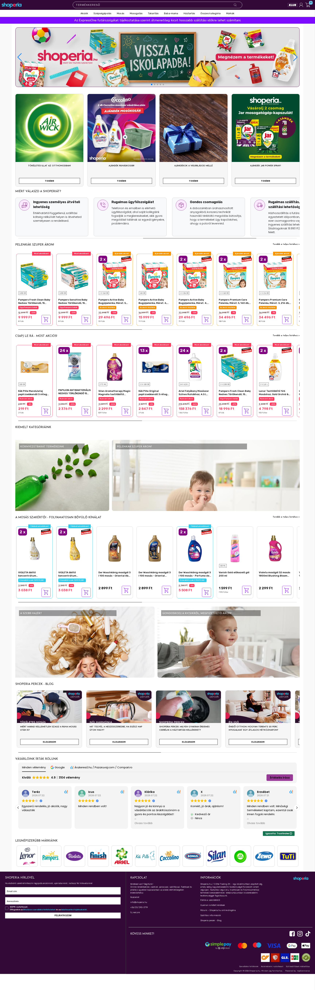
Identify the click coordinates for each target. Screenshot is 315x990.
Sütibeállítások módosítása (298, 966)
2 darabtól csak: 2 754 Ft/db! (192, 580)
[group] (49, 720)
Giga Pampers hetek (28, 307)
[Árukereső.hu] (305, 957)
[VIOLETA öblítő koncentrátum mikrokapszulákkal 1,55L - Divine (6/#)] (34, 548)
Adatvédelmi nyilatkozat (272, 966)
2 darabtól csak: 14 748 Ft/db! (113, 307)
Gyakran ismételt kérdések (212, 905)
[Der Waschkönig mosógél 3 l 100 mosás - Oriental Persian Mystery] (155, 548)
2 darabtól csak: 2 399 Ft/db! (273, 399)
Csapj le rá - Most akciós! (36, 336)
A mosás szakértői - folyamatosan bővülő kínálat (58, 517)
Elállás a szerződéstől (210, 900)
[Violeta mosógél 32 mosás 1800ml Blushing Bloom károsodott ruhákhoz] (275, 548)
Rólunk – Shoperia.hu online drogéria (218, 910)
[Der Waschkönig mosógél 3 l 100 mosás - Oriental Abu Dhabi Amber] (115, 548)
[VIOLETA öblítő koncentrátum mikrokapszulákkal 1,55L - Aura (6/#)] (74, 548)
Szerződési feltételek (248, 966)
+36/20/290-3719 (139, 907)
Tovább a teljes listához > (286, 244)
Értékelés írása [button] (280, 777)
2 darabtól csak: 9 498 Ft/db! (233, 399)
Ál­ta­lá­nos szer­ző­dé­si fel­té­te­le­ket (39, 910)
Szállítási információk (210, 915)
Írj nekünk (135, 912)
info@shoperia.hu (138, 902)
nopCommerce (303, 971)
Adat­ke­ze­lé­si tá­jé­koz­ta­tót (74, 910)
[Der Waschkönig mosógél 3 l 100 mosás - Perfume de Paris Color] (195, 548)
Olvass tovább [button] (87, 823)
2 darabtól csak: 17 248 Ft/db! (233, 307)
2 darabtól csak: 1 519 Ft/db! (32, 580)
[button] (295, 57)
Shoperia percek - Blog (210, 920)
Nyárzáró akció (26, 399)
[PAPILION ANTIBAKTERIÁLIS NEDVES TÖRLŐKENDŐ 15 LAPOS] (74, 365)
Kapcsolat (134, 897)
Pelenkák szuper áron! (34, 244)
